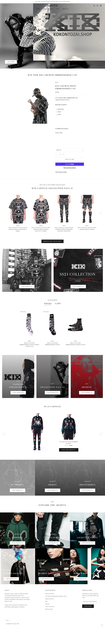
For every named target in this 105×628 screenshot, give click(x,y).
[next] (100, 212)
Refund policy (49, 609)
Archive (65, 9)
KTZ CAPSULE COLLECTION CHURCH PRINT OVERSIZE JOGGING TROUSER (64, 229)
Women (47, 604)
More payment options (70, 167)
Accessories (48, 9)
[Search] (97, 5)
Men (46, 601)
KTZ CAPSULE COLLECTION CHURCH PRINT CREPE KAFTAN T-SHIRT (41, 229)
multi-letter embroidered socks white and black (29, 344)
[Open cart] (100, 5)
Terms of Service (49, 606)
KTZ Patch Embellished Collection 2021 (56, 596)
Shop (38, 9)
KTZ (57, 9)
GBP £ (5, 5)
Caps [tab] (58, 304)
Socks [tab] (48, 304)
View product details (61, 172)
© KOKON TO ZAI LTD (12, 623)
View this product (69, 449)
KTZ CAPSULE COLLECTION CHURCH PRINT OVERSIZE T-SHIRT (18, 229)
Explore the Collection (16, 62)
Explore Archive (49, 599)
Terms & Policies (49, 593)
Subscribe (88, 606)
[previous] (4, 212)
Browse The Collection (53, 241)
